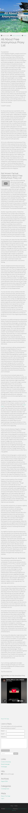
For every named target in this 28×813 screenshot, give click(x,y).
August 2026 (4, 781)
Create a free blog (6, 761)
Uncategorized (5, 788)
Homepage (4, 766)
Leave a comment (16, 35)
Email (3, 733)
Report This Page (5, 718)
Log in (2, 798)
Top (12, 805)
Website (3, 736)
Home (24, 35)
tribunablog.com (9, 808)
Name (3, 731)
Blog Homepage (5, 764)
